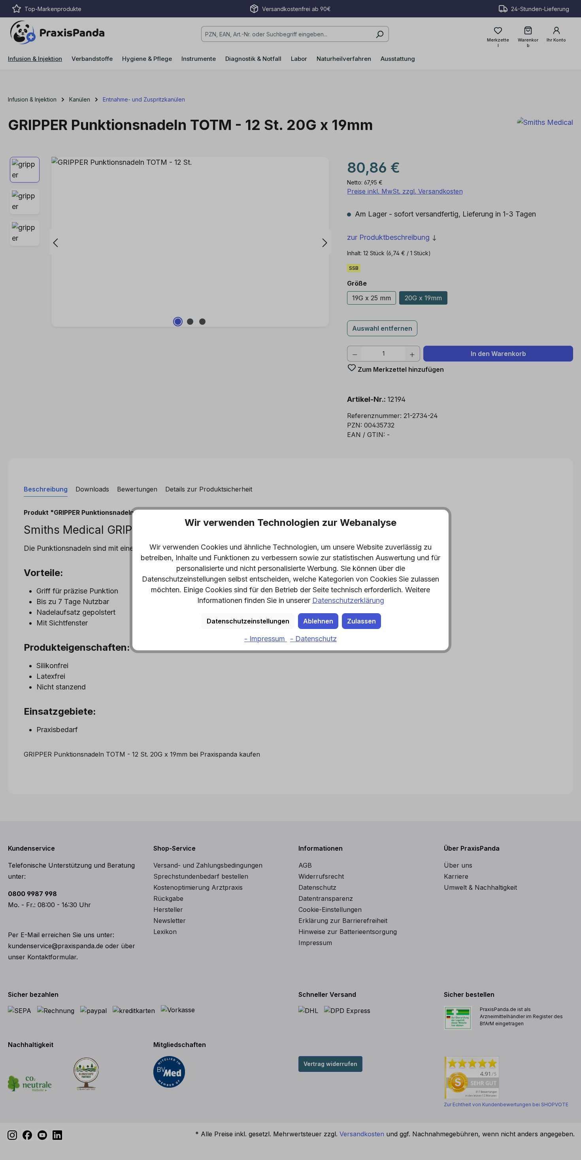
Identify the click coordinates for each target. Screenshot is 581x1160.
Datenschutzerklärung (348, 600)
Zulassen (361, 621)
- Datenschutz (313, 639)
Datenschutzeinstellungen (248, 621)
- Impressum (265, 639)
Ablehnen (318, 621)
